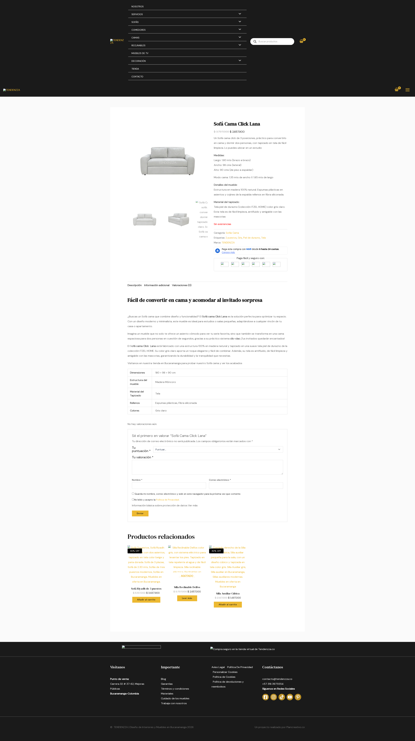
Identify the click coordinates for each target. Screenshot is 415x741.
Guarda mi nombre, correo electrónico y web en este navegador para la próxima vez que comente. (188, 493)
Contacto (137, 76)
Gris (240, 237)
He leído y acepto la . (156, 499)
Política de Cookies (224, 677)
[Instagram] (273, 697)
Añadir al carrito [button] (146, 599)
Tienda (135, 68)
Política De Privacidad (240, 667)
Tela (263, 237)
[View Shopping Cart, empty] (301, 41)
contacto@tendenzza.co (277, 679)
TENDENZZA (228, 242)
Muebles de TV (139, 53)
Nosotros (137, 6)
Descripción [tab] (135, 285)
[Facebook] (265, 697)
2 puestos (231, 237)
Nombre (137, 479)
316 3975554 (276, 684)
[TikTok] (282, 697)
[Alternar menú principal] (407, 90)
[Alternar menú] (239, 14)
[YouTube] (290, 697)
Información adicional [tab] (156, 285)
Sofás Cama (232, 232)
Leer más (187, 598)
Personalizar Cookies (225, 672)
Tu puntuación (141, 449)
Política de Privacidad (167, 499)
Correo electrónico (220, 479)
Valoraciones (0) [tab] (181, 285)
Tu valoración (142, 457)
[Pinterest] (298, 697)
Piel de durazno (251, 237)
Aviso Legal (218, 667)
